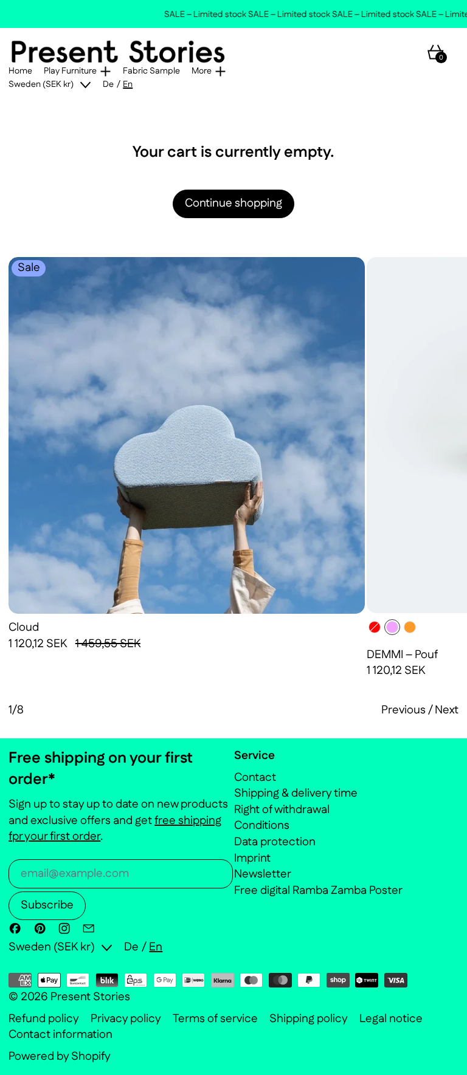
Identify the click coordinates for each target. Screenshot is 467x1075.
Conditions (261, 825)
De (108, 85)
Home (20, 71)
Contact (255, 777)
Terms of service (215, 1019)
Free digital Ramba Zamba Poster (318, 890)
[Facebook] (15, 928)
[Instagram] (64, 928)
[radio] (374, 627)
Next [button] (446, 710)
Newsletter (262, 874)
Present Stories (90, 997)
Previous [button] (403, 710)
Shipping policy (308, 1019)
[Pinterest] (39, 928)
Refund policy (44, 1019)
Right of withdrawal (282, 810)
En (128, 85)
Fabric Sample (151, 71)
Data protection (275, 842)
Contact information (60, 1035)
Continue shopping (233, 203)
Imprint (252, 858)
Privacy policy (126, 1019)
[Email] (88, 928)
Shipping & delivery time (296, 793)
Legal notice (391, 1019)
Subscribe (47, 905)
